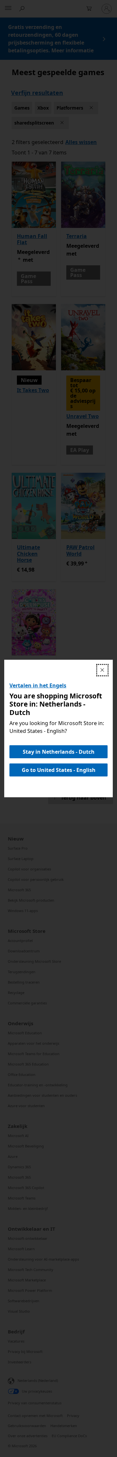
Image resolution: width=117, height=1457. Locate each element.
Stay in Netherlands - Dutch (59, 751)
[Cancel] (102, 670)
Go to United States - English (59, 770)
